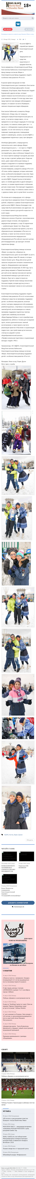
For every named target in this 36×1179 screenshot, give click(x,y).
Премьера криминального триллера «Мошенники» (14, 1037)
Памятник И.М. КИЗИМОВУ (23, 867)
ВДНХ (6, 835)
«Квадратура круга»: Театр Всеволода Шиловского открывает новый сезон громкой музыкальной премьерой (18, 1028)
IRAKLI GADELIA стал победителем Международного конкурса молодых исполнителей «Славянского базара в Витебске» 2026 (15, 1139)
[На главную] (15, 5)
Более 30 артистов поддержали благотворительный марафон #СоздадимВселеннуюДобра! (9, 892)
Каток (11, 835)
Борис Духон (18, 835)
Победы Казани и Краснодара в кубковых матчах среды (18, 1104)
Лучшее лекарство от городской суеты (16, 1148)
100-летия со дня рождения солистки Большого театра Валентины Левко (15, 1119)
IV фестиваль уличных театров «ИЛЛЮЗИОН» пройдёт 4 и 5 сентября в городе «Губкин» (16, 990)
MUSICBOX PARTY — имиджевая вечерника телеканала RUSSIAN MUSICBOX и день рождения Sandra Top (17, 1128)
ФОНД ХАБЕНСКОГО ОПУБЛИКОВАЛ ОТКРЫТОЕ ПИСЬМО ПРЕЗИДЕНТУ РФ (8, 868)
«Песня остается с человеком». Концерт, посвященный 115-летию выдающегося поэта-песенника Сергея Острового (16, 980)
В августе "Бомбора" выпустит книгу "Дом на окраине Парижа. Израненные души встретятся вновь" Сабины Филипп (17, 1006)
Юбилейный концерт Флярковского (14, 1155)
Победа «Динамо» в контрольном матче (16, 998)
